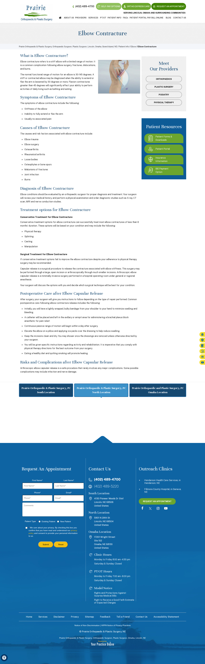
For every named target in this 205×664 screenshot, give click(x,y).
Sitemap (89, 616)
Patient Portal (138, 18)
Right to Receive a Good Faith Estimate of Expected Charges (114, 601)
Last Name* (69, 480)
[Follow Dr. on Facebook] (142, 508)
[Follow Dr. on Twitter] (150, 508)
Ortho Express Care (138, 6)
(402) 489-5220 (106, 486)
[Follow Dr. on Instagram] (158, 508)
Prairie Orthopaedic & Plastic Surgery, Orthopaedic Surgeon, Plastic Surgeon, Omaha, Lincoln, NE (102, 638)
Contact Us (179, 18)
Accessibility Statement (166, 616)
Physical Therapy (164, 102)
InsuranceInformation (161, 159)
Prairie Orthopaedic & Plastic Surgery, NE (104, 631)
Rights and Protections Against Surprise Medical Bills (110, 594)
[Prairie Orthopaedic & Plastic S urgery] (36, 13)
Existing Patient (48, 521)
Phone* (37, 492)
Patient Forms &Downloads (163, 138)
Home (60, 17)
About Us (69, 18)
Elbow (133, 46)
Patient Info (114, 18)
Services (93, 18)
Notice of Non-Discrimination (87, 625)
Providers (80, 18)
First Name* (37, 480)
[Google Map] (102, 422)
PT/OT (103, 18)
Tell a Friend (123, 616)
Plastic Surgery (164, 87)
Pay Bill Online (155, 18)
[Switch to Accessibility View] (4, 657)
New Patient (65, 521)
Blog (168, 18)
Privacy (75, 616)
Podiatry (164, 95)
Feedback (105, 616)
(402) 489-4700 (84, 6)
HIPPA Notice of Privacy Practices (116, 625)
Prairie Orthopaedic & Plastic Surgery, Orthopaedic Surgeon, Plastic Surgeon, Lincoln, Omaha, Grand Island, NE (68, 46)
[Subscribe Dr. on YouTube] (166, 508)
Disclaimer (59, 616)
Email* (69, 492)
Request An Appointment (170, 6)
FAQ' (125, 18)
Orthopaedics (164, 79)
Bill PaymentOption (161, 170)
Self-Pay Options (110, 6)
